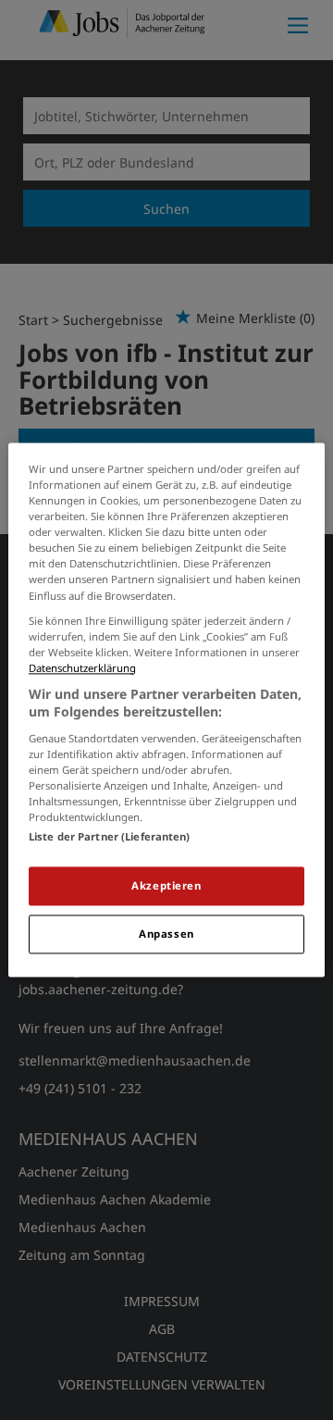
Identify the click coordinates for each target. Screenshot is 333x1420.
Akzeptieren (166, 886)
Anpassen (166, 934)
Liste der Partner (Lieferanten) (110, 837)
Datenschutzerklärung (82, 668)
